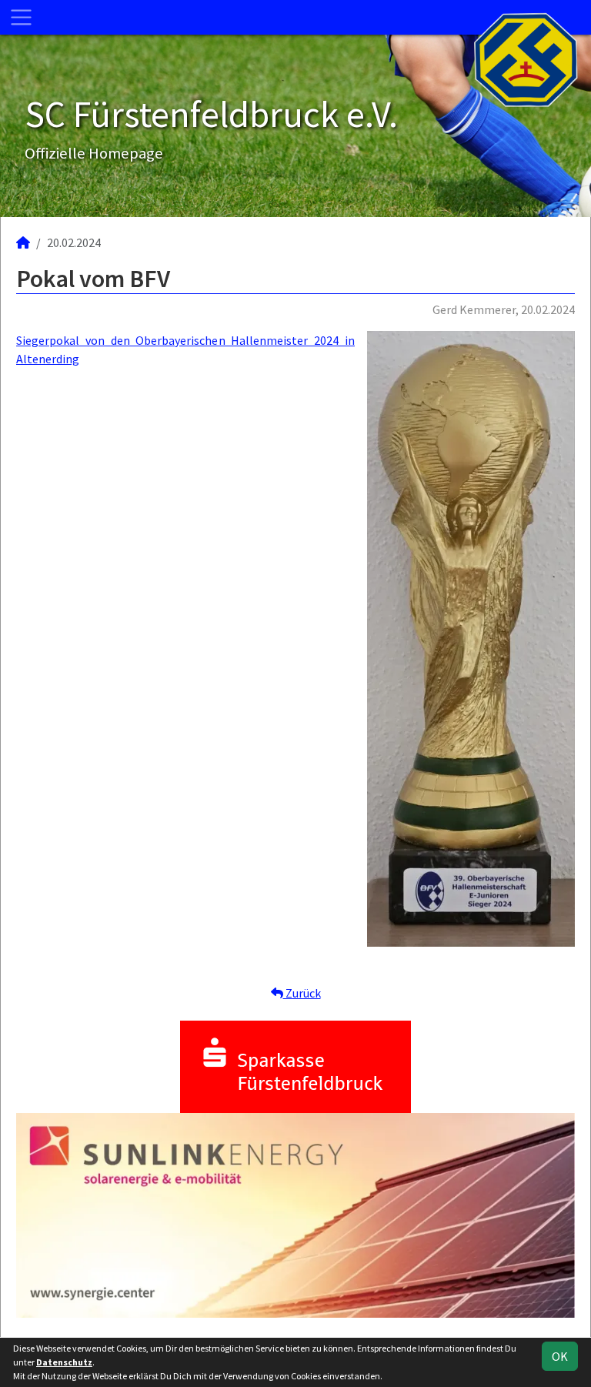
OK (560, 1356)
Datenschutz (64, 1362)
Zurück (302, 993)
